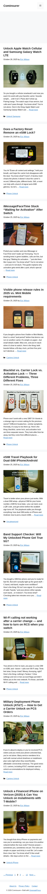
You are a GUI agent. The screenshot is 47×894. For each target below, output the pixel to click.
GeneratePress (35, 890)
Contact (35, 886)
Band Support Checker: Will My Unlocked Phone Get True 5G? (23, 538)
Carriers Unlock (12, 358)
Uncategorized (12, 522)
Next (32, 875)
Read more (33, 110)
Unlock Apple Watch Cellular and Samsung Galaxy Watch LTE (22, 52)
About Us (12, 886)
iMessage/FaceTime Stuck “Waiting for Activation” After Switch (23, 210)
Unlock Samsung (13, 116)
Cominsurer (11, 5)
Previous (8, 875)
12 (27, 875)
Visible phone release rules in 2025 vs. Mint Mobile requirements (23, 293)
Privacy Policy (24, 886)
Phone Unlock (12, 194)
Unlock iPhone (12, 863)
